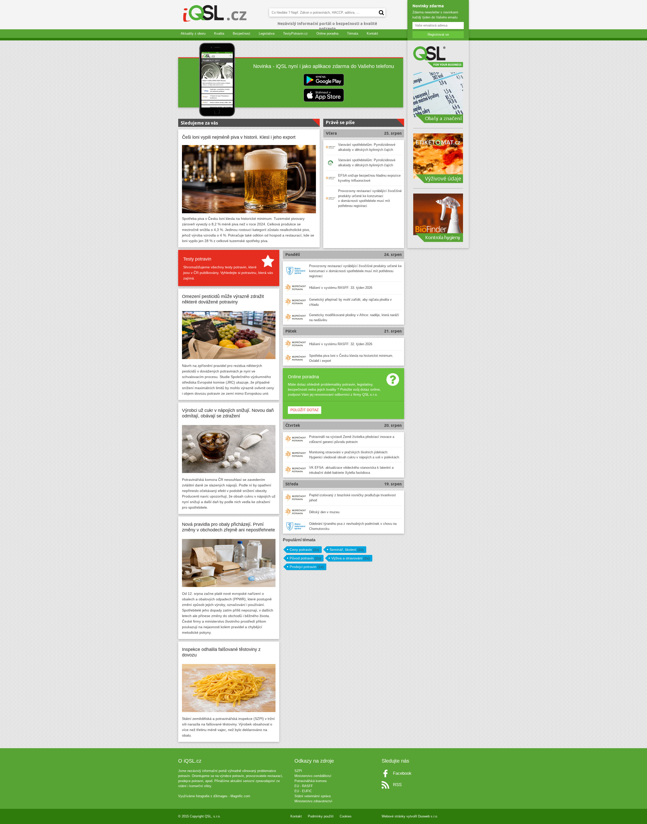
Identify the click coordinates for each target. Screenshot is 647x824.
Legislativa (266, 33)
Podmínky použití (321, 816)
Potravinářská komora (310, 781)
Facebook (402, 773)
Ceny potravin (304, 550)
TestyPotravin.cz (295, 33)
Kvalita (219, 33)
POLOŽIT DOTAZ (304, 410)
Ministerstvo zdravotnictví (313, 801)
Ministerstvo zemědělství (312, 776)
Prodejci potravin (307, 567)
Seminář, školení (347, 550)
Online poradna (327, 33)
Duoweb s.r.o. (428, 816)
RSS (397, 784)
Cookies (346, 816)
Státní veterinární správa (312, 796)
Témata (352, 33)
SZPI (298, 771)
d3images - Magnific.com (231, 796)
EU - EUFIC (303, 791)
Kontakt (372, 33)
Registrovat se (438, 34)
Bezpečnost (241, 33)
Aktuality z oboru (193, 33)
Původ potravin (305, 558)
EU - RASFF (303, 786)
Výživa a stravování (350, 558)
